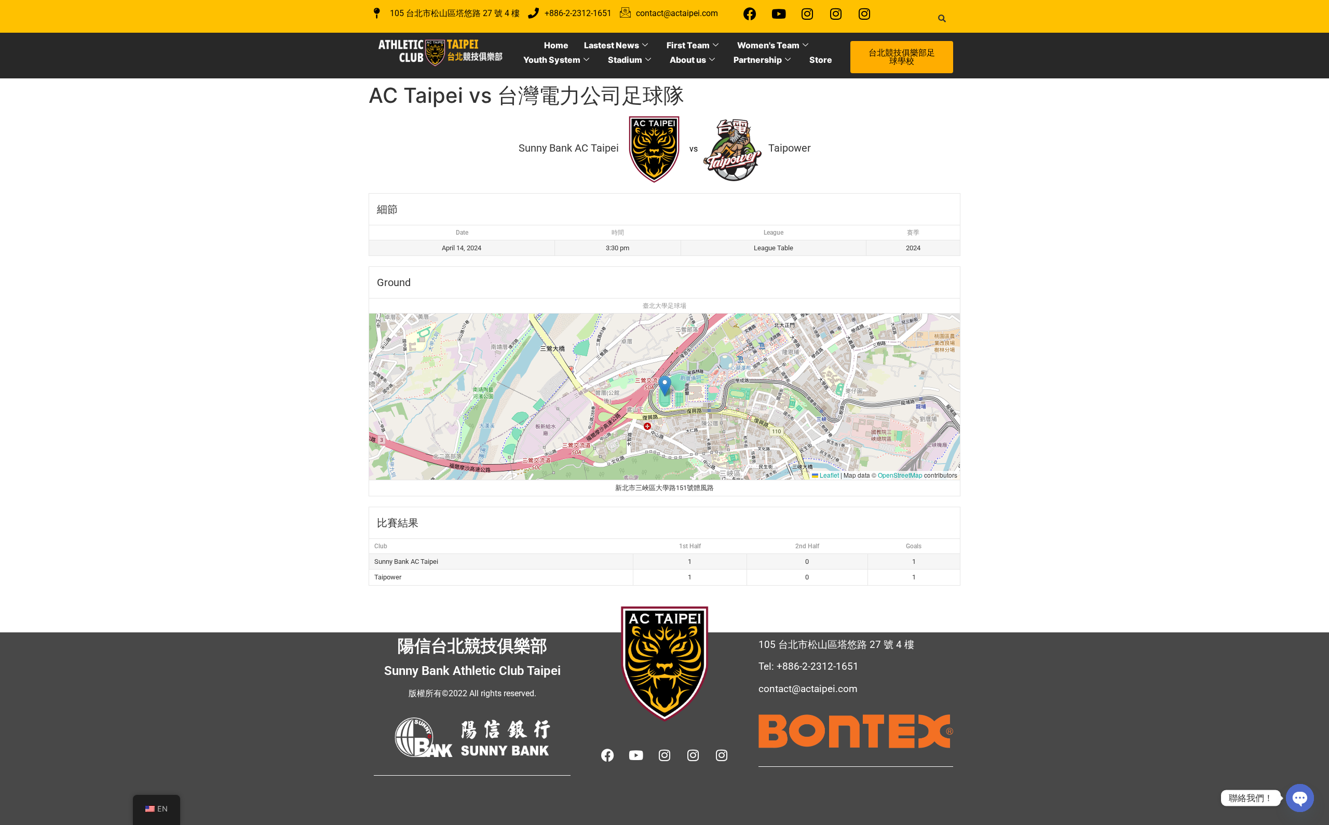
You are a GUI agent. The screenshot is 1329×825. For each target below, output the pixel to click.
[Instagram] (807, 13)
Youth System (551, 60)
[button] (664, 386)
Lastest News (611, 45)
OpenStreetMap (900, 474)
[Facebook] (750, 13)
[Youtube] (779, 13)
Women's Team (768, 45)
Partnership (758, 60)
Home (556, 45)
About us (688, 60)
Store (820, 60)
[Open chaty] (1300, 798)
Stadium (625, 60)
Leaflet (828, 474)
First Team (688, 45)
